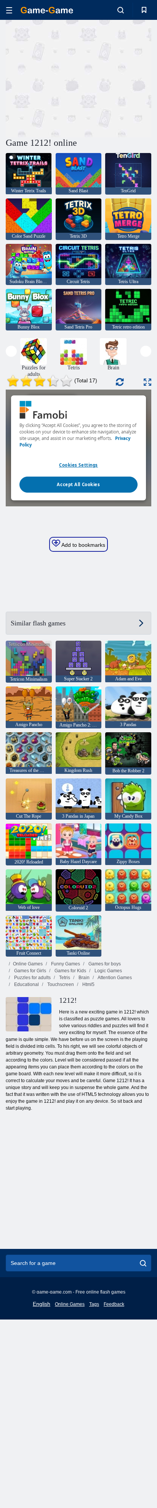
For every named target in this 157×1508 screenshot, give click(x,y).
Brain (83, 977)
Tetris (64, 977)
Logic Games (107, 970)
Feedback (114, 1304)
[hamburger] (9, 10)
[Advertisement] (70, 77)
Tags (94, 1304)
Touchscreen (60, 984)
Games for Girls (29, 970)
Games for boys (104, 964)
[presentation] (11, 351)
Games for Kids (69, 970)
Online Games (28, 964)
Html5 (88, 984)
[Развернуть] (147, 382)
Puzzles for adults (32, 977)
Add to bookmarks (82, 545)
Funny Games (65, 964)
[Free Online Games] (47, 10)
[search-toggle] (120, 10)
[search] (143, 1263)
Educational (26, 984)
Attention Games (114, 977)
